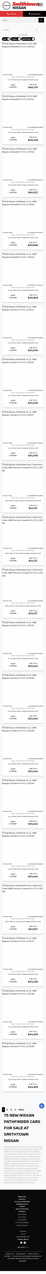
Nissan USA (22, 1196)
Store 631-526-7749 (23, 1237)
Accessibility (21, 1254)
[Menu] (40, 5)
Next (21, 1109)
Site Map (7, 1256)
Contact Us (9, 1254)
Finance (22, 1206)
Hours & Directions (22, 1209)
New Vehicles (22, 1214)
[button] (41, 1105)
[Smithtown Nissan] (20, 5)
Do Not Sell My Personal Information (27, 1256)
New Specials (22, 1220)
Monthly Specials (22, 1225)
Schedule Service (22, 1204)
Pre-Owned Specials (22, 1222)
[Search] (41, 20)
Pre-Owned (22, 1217)
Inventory (22, 1199)
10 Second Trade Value (22, 1201)
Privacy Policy (33, 1254)
